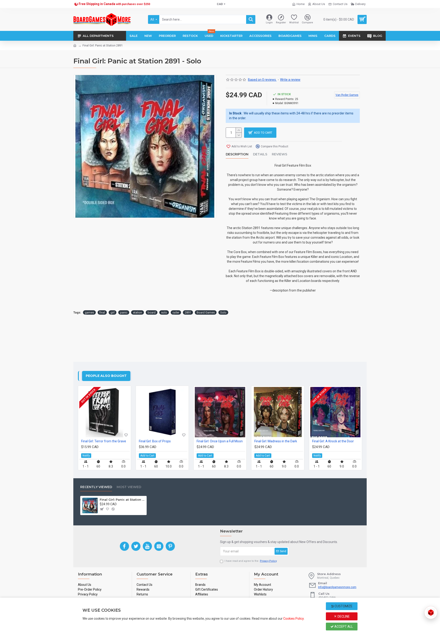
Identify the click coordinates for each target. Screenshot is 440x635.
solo (164, 312)
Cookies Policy (293, 618)
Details (260, 154)
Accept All (343, 626)
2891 (188, 312)
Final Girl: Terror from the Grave (103, 441)
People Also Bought (106, 376)
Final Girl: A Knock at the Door (333, 441)
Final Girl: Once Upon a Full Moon (220, 441)
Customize (343, 606)
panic (123, 312)
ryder (176, 312)
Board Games (206, 312)
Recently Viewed (96, 487)
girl (112, 312)
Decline (343, 616)
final (102, 312)
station (137, 312)
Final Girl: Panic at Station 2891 (122, 499)
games (89, 312)
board (152, 312)
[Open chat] (430, 612)
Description (237, 154)
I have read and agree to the (251, 560)
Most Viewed (129, 487)
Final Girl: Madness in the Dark (275, 441)
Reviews (279, 154)
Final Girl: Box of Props (155, 441)
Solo (223, 312)
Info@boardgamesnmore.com (337, 587)
